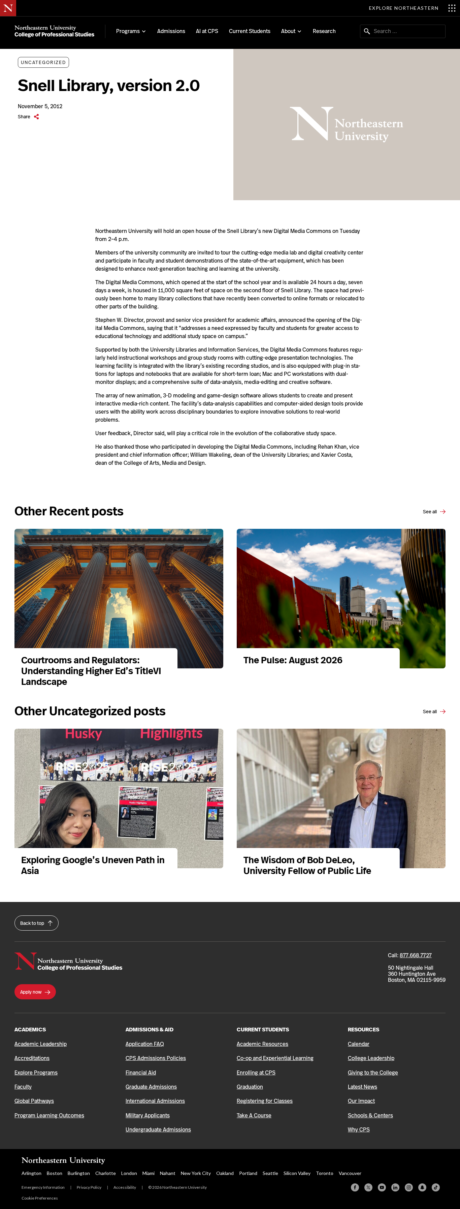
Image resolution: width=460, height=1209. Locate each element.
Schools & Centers (370, 1115)
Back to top (32, 923)
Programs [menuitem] (128, 31)
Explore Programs (36, 1073)
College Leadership (371, 1058)
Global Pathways (34, 1101)
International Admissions (155, 1101)
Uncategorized (43, 62)
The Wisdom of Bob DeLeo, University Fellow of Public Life (308, 865)
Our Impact (361, 1101)
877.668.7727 (416, 955)
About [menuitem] (288, 31)
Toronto (324, 1173)
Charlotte (105, 1173)
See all (430, 511)
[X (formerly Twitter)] (368, 1187)
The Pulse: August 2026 (292, 660)
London (129, 1173)
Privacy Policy (89, 1187)
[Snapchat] (422, 1187)
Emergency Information (43, 1187)
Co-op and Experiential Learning (275, 1058)
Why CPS (359, 1130)
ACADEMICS (30, 1029)
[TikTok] (436, 1187)
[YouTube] (382, 1187)
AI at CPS (207, 31)
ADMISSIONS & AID (149, 1029)
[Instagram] (409, 1187)
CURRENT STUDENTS (263, 1029)
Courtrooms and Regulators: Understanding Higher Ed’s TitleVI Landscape (91, 671)
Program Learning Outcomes (49, 1115)
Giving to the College (373, 1073)
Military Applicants (148, 1115)
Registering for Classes (265, 1101)
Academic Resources (262, 1044)
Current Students (249, 31)
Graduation (250, 1087)
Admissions (171, 31)
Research (324, 31)
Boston (54, 1173)
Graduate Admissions (151, 1087)
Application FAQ (145, 1044)
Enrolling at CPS (256, 1073)
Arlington (31, 1173)
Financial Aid (141, 1073)
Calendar (358, 1044)
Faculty (23, 1087)
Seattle (270, 1173)
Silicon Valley (297, 1173)
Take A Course (254, 1115)
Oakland (225, 1173)
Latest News (362, 1087)
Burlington (79, 1173)
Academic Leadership (40, 1044)
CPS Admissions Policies (156, 1058)
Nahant (167, 1173)
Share (24, 116)
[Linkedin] (395, 1187)
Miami (148, 1173)
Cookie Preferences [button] (40, 1198)
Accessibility (124, 1187)
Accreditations (32, 1058)
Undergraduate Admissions (158, 1130)
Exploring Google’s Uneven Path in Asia (93, 865)
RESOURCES (363, 1029)
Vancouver (350, 1173)
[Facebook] (355, 1187)
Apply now (31, 992)
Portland (248, 1173)
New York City (196, 1173)
